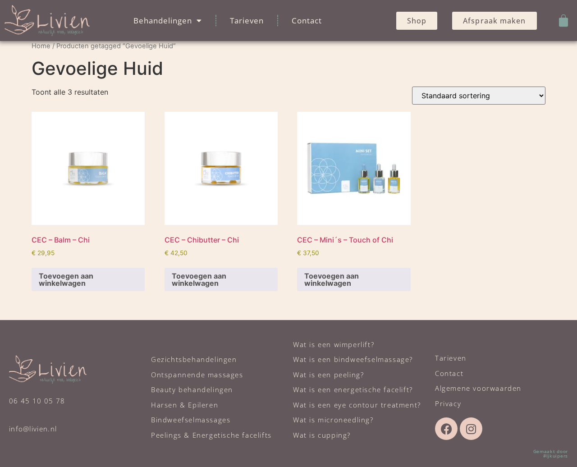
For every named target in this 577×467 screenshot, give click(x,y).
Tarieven (247, 20)
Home (41, 46)
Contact (307, 20)
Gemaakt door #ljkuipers (550, 453)
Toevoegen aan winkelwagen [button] (66, 279)
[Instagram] (471, 428)
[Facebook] (446, 428)
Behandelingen (162, 20)
